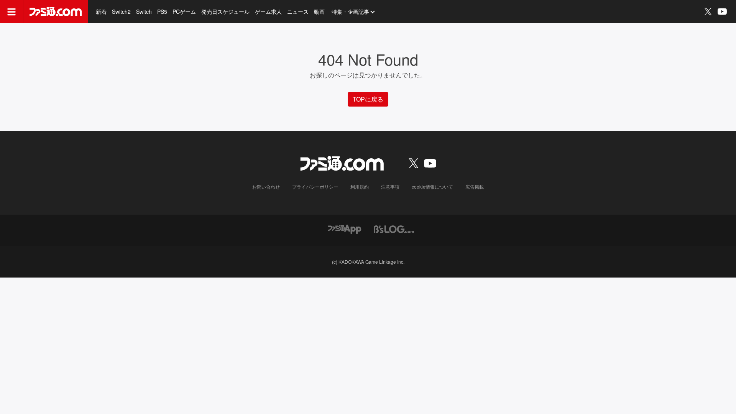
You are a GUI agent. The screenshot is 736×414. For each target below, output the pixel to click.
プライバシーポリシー (315, 186)
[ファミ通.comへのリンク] (56, 11)
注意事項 (390, 186)
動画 (319, 11)
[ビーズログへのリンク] (394, 228)
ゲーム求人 (268, 11)
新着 (101, 11)
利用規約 (359, 186)
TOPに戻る (368, 99)
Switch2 (121, 11)
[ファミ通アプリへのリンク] (344, 228)
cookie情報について (432, 186)
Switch (144, 11)
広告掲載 (474, 186)
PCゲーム (184, 11)
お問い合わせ (266, 186)
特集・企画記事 (350, 11)
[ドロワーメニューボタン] (11, 11)
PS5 (162, 11)
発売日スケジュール (225, 11)
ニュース (298, 11)
